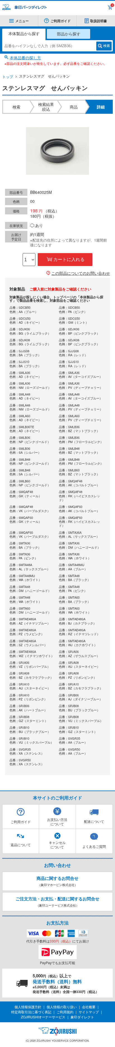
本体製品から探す (24, 33)
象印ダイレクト (82, 1016)
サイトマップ (89, 1011)
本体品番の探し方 (25, 58)
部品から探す (68, 34)
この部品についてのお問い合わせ (80, 273)
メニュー (22, 20)
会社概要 (88, 1006)
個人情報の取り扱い (62, 1006)
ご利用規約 (65, 1011)
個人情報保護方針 (28, 1006)
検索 (106, 46)
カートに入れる (69, 259)
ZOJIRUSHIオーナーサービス (43, 1016)
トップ (7, 76)
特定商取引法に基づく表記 (31, 1011)
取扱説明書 (98, 20)
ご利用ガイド (61, 20)
